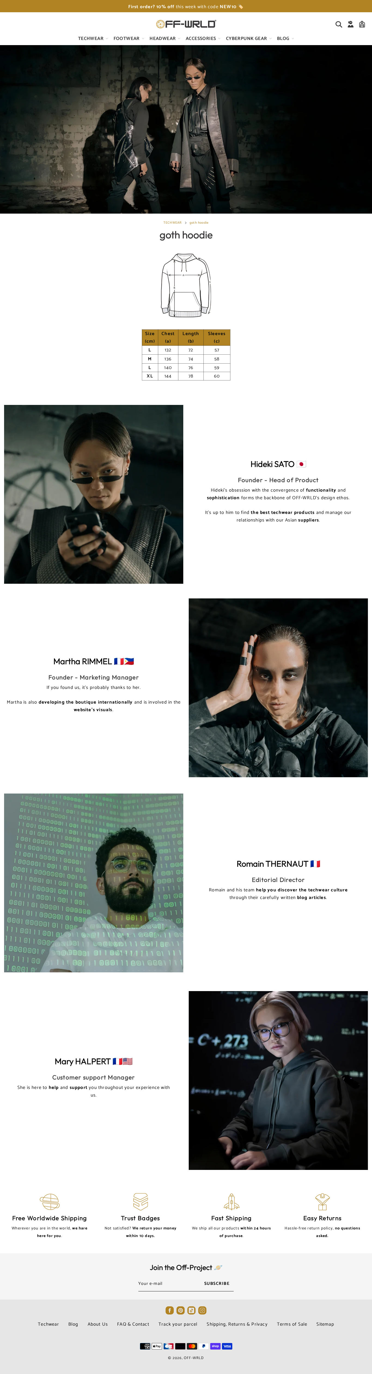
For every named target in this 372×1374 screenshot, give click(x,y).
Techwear (48, 1324)
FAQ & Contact (133, 1324)
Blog (73, 1324)
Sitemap (325, 1324)
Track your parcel (177, 1324)
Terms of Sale (292, 1324)
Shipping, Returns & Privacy (237, 1324)
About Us (98, 1324)
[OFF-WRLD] (186, 24)
